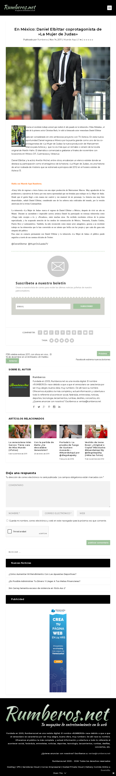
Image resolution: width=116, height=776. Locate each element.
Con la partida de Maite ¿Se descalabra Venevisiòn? (44, 446)
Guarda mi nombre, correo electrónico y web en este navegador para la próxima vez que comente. (58, 520)
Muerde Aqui (70, 39)
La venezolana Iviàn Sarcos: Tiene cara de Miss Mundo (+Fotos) (20, 446)
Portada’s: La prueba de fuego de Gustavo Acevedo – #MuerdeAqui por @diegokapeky (69, 449)
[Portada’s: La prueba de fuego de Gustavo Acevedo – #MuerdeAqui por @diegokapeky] (70, 431)
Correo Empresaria (50, 767)
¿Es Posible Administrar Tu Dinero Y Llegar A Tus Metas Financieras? (44, 581)
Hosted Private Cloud (73, 767)
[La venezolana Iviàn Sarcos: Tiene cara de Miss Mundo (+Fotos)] (20, 431)
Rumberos (42, 39)
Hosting (11, 767)
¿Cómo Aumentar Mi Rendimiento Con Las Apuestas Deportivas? (42, 574)
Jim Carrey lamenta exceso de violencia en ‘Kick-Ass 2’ (37, 588)
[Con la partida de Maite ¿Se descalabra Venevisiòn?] (45, 431)
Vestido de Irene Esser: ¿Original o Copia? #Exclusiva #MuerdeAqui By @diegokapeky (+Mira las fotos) (95, 449)
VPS (19, 767)
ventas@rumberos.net (99, 753)
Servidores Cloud (30, 767)
